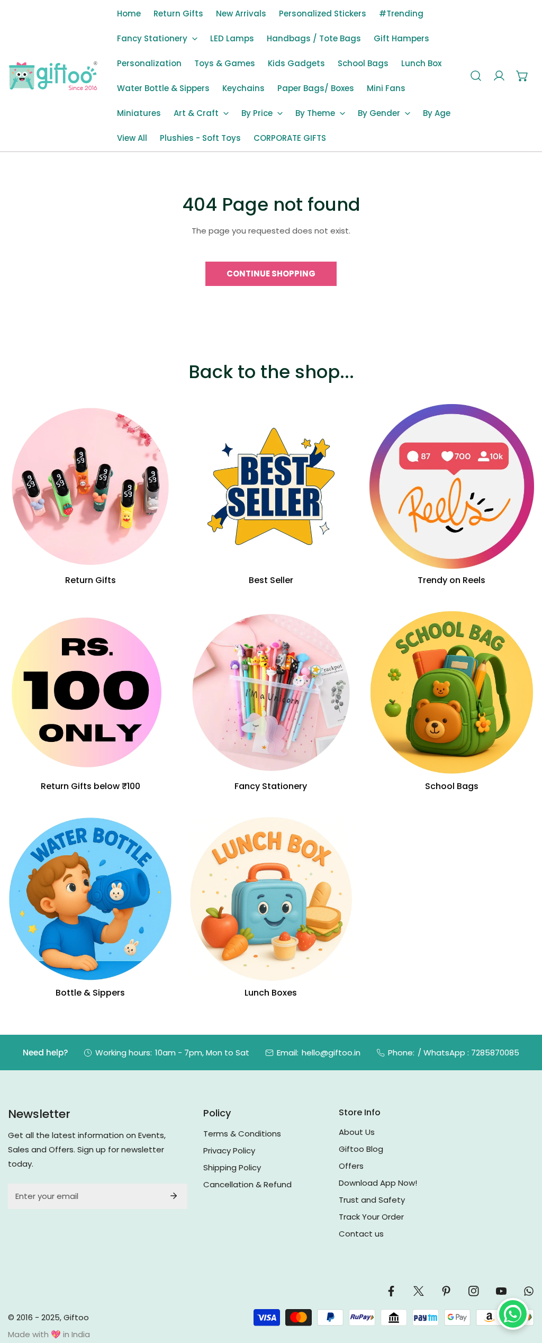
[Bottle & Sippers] (90, 899)
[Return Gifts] (90, 486)
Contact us (361, 1233)
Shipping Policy (232, 1167)
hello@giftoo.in (331, 1052)
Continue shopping (271, 273)
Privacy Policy (229, 1150)
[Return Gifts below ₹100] (90, 692)
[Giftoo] (53, 76)
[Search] (475, 75)
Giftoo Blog (361, 1148)
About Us (357, 1132)
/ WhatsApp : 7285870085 (468, 1052)
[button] (157, 38)
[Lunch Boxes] (270, 899)
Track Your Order (371, 1216)
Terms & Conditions (242, 1133)
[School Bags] (451, 692)
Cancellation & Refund (247, 1184)
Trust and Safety (372, 1199)
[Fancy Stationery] (270, 692)
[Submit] (173, 1196)
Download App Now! (378, 1182)
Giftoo (76, 1317)
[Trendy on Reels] (451, 486)
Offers (351, 1165)
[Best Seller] (270, 486)
